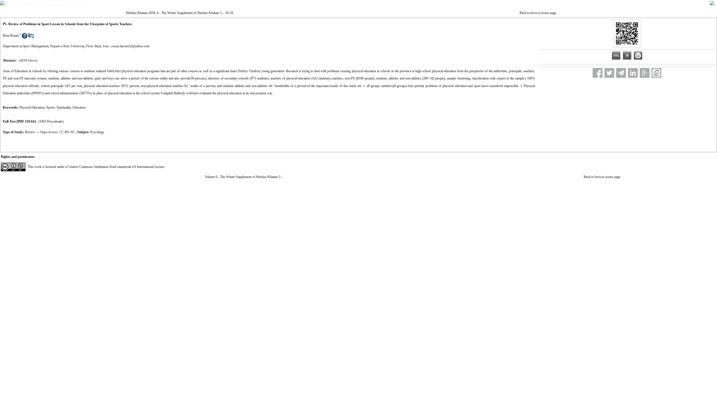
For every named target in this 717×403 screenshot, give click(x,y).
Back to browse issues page (538, 13)
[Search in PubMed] (31, 37)
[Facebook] (597, 73)
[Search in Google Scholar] (24, 37)
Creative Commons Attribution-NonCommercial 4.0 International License (115, 167)
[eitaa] (656, 73)
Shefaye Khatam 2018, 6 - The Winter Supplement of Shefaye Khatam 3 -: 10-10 (179, 13)
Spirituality (64, 107)
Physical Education (32, 107)
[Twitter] (609, 73)
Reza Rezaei (11, 36)
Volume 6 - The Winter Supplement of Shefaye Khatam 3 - (243, 177)
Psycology (97, 132)
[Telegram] (621, 73)
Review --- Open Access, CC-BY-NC (50, 132)
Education (79, 107)
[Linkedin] (633, 73)
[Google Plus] (645, 73)
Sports (50, 107)
